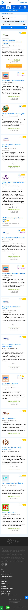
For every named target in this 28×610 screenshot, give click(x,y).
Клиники (8, 8)
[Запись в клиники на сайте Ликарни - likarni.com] (6, 2)
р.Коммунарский (5, 117)
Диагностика (3, 8)
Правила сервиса (5, 574)
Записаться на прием (14, 66)
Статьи (3, 579)
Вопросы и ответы (5, 593)
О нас (2, 589)
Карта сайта (4, 581)
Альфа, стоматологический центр (13, 114)
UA (18, 0)
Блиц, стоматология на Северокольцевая (10, 384)
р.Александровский (6, 312)
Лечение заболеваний (6, 576)
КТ (2, 569)
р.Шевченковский (6, 84)
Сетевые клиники (5, 584)
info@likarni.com (14, 602)
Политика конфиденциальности (9, 594)
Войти (2, 591)
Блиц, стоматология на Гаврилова (13, 273)
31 (18, 73)
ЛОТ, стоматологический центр (12, 483)
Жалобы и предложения (7, 588)
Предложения (4, 583)
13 (20, 299)
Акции (20, 8)
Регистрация (8, 591)
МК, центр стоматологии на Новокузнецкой (11, 345)
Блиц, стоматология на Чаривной (13, 80)
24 (20, 32)
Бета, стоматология (8, 418)
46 (3, 221)
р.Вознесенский (5, 47)
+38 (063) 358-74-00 (8, 607)
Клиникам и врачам (6, 573)
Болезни (25, 8)
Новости (3, 578)
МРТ (2, 568)
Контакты (3, 586)
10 (20, 337)
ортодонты (21, 21)
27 (19, 174)
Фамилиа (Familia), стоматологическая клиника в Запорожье (12, 41)
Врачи (14, 8)
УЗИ (2, 571)
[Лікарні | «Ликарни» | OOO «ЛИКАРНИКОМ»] (14, 541)
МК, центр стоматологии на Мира (13, 237)
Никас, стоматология (9, 512)
